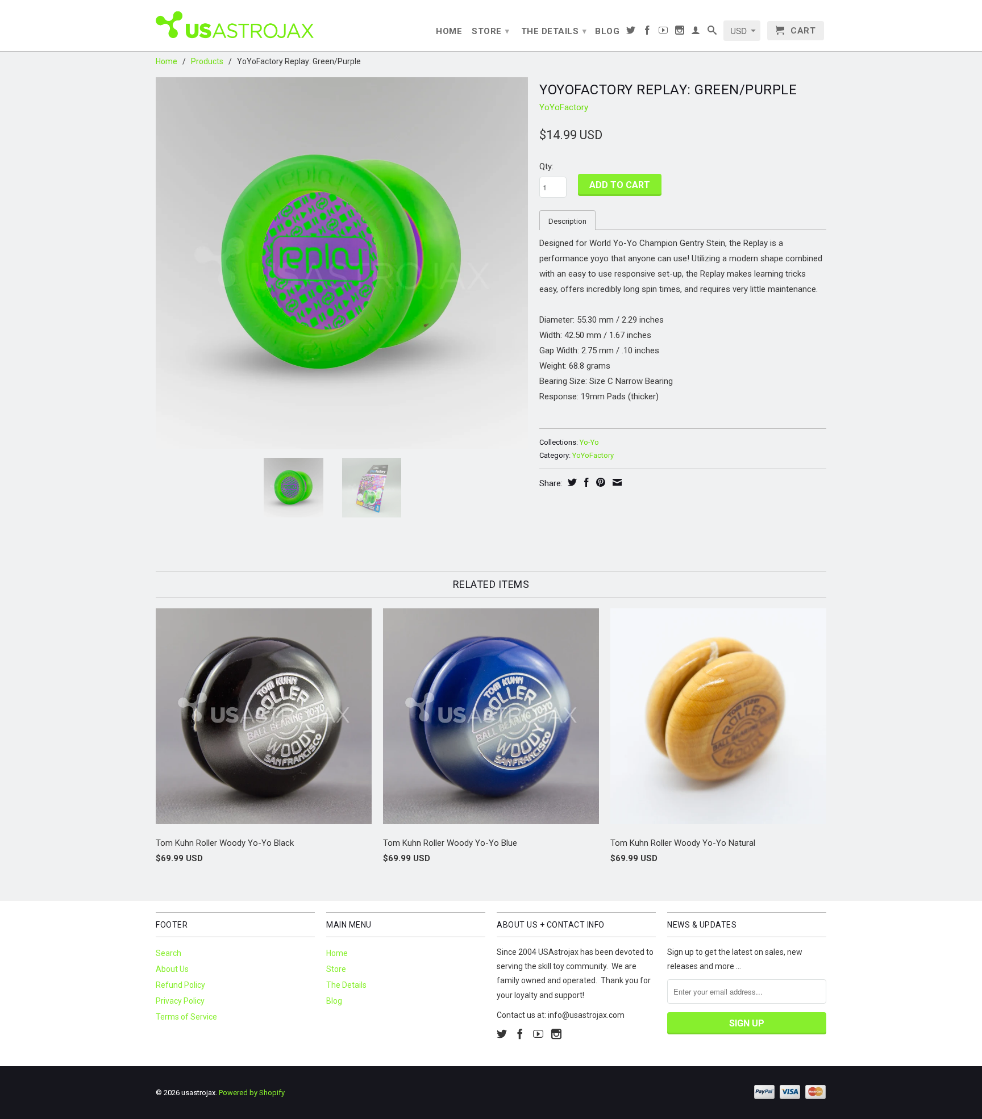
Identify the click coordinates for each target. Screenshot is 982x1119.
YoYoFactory (563, 107)
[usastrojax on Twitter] (631, 32)
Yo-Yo (589, 442)
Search (168, 953)
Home (449, 31)
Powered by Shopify (252, 1092)
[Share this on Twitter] (571, 482)
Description (567, 221)
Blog (607, 31)
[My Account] (696, 32)
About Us (172, 969)
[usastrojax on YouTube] (663, 32)
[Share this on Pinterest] (599, 482)
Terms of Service (186, 1016)
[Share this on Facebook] (585, 482)
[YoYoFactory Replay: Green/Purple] (342, 263)
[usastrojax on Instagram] (680, 32)
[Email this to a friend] (616, 482)
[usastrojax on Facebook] (647, 32)
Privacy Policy (180, 1000)
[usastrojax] (235, 24)
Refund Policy (180, 984)
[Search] (712, 32)
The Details (554, 31)
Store (491, 31)
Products (207, 61)
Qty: (546, 166)
